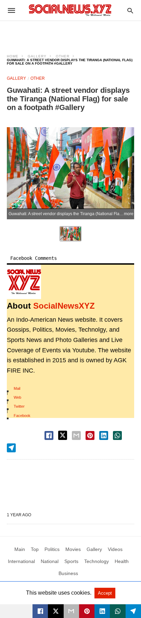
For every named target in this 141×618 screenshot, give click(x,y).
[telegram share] (11, 447)
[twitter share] (62, 435)
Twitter (19, 406)
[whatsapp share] (117, 435)
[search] (130, 10)
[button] (24, 282)
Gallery (37, 56)
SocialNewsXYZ (64, 305)
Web (17, 397)
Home (12, 56)
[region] (70, 33)
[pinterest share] (90, 435)
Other (62, 56)
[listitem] (70, 233)
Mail (17, 388)
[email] (71, 611)
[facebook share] (48, 435)
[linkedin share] (103, 435)
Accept (105, 593)
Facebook (22, 415)
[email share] (76, 435)
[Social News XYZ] (70, 10)
